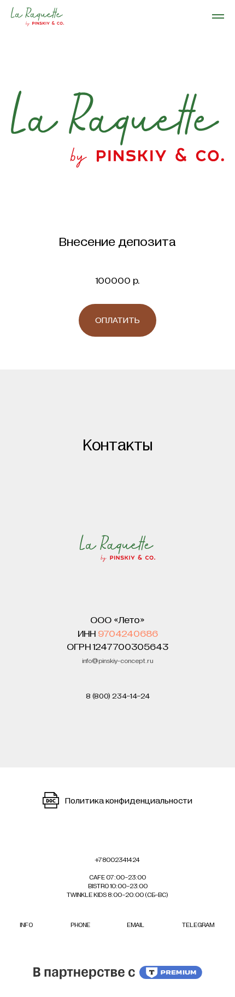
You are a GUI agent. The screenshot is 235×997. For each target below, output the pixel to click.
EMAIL (135, 925)
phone (80, 925)
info (26, 925)
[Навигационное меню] (218, 16)
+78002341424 (117, 860)
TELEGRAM (198, 925)
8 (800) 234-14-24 (118, 696)
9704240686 (128, 634)
